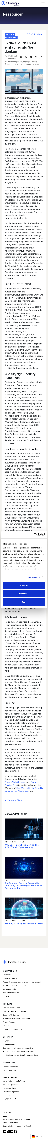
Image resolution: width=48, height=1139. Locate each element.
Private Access (9, 1022)
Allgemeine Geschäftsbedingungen (16, 1119)
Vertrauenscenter (10, 989)
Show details (34, 577)
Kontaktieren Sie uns (11, 993)
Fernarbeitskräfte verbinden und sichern (18, 1051)
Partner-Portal (8, 1095)
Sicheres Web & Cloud (11, 1044)
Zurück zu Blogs (35, 34)
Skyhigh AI (7, 1041)
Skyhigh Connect (9, 1099)
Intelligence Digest (10, 1077)
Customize (22, 594)
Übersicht (6, 975)
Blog (5, 1074)
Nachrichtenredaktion (11, 1070)
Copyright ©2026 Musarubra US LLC (17, 1126)
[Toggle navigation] (43, 3)
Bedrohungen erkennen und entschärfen (18, 1048)
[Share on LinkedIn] (21, 57)
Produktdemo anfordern (12, 1029)
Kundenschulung (9, 1088)
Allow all (24, 585)
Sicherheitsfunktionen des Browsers (17, 1018)
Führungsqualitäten (10, 978)
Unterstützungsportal (11, 1092)
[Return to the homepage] (10, 3)
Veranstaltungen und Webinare (14, 1081)
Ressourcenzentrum (11, 1067)
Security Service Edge (11, 1008)
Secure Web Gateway (15, 782)
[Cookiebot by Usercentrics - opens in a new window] (34, 534)
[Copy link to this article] (41, 57)
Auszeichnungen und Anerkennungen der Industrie (22, 982)
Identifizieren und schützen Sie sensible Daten (20, 1055)
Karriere (6, 996)
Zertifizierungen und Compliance (15, 985)
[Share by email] (36, 57)
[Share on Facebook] (31, 57)
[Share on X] (26, 57)
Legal (5, 1116)
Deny (24, 602)
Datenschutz (8, 1113)
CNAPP (6, 1026)
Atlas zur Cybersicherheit (12, 1084)
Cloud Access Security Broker (14, 1011)
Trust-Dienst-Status (10, 1123)
